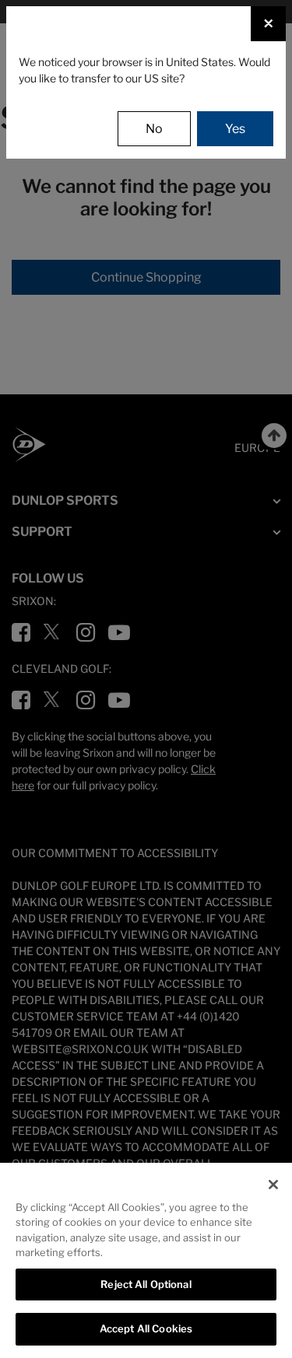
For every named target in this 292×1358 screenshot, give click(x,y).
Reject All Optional (145, 1284)
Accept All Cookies (146, 1328)
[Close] (273, 1184)
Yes (235, 128)
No (154, 128)
